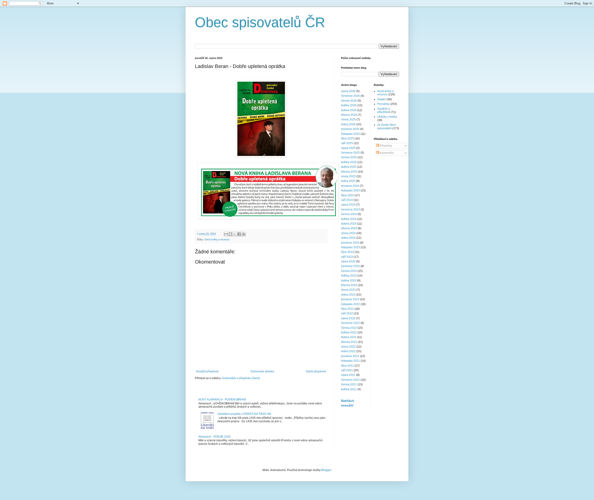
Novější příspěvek (207, 371)
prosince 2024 (350, 185)
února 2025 (348, 176)
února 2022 (348, 346)
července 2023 (350, 266)
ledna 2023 (348, 294)
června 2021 (349, 384)
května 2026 (349, 105)
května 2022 (349, 332)
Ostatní (381, 99)
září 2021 (347, 370)
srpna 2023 (348, 261)
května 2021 (349, 389)
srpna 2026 (348, 91)
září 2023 (347, 256)
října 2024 (347, 195)
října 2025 (347, 138)
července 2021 (350, 379)
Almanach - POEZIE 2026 (214, 436)
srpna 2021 (348, 375)
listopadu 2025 (350, 133)
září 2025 (347, 143)
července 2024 (350, 209)
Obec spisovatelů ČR (260, 22)
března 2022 (349, 342)
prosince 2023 (350, 242)
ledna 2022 (348, 351)
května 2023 (349, 275)
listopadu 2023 (350, 247)
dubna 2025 (348, 166)
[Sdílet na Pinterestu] (243, 234)
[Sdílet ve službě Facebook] (239, 234)
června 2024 (349, 214)
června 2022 (349, 327)
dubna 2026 (348, 110)
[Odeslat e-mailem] (226, 234)
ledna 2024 (348, 237)
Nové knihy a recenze (217, 239)
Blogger (326, 470)
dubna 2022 (348, 337)
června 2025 (349, 157)
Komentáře (386, 153)
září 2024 (347, 200)
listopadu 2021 (350, 360)
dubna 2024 (348, 223)
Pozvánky (383, 104)
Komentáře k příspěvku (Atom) (241, 378)
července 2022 (350, 323)
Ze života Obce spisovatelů (386, 126)
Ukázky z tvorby (387, 116)
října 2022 (347, 308)
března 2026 (349, 114)
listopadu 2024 (350, 190)
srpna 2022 (348, 318)
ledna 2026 (348, 124)
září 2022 (347, 313)
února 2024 (348, 233)
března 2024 (349, 228)
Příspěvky (385, 145)
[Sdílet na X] (234, 234)
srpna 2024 (348, 204)
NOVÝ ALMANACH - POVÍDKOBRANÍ (222, 399)
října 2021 (347, 365)
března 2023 (349, 285)
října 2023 (347, 252)
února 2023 (348, 289)
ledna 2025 (348, 181)
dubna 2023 (348, 280)
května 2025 (349, 162)
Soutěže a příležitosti (383, 110)
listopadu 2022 (350, 304)
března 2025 (349, 171)
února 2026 (348, 119)
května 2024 (349, 219)
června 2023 (349, 271)
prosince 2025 (350, 129)
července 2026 (350, 95)
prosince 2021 (350, 356)
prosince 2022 (350, 299)
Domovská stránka (262, 371)
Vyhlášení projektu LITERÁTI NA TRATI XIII (244, 414)
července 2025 (350, 152)
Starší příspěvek (316, 371)
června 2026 (349, 100)
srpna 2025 (348, 148)
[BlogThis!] (230, 234)
